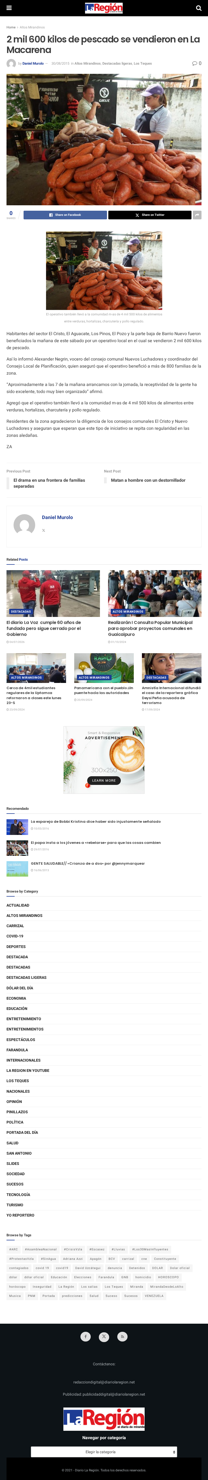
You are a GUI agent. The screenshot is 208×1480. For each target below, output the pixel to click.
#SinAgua (48, 1259)
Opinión (14, 1102)
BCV (112, 1259)
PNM (31, 1296)
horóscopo (17, 1286)
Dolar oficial (180, 1268)
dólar (13, 1277)
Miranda (136, 1286)
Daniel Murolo (33, 63)
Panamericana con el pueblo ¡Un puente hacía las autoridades (103, 690)
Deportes (16, 947)
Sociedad (15, 1174)
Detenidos (137, 1268)
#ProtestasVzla (21, 1259)
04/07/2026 (17, 642)
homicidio (143, 1277)
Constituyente (165, 1259)
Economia (16, 998)
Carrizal (15, 926)
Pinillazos (17, 1112)
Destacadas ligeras (117, 63)
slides (12, 1164)
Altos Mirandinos (32, 27)
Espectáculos (20, 1040)
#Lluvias (118, 1249)
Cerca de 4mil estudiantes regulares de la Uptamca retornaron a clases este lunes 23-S (33, 695)
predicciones (72, 1296)
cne (144, 1259)
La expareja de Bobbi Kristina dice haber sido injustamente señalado (96, 821)
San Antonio (19, 1153)
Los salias (89, 1286)
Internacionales (23, 1060)
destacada (17, 957)
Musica (15, 1296)
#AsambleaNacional (41, 1249)
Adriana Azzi (73, 1259)
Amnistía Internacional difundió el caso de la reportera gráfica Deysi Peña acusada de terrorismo (171, 695)
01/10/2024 (118, 642)
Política (14, 1122)
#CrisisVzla (73, 1249)
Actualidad (17, 905)
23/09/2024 (17, 710)
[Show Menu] (9, 8)
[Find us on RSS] (122, 1337)
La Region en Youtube (27, 1070)
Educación (16, 1009)
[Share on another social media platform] (197, 215)
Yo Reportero (20, 1215)
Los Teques (143, 63)
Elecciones (83, 1277)
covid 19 (42, 1268)
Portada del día (22, 1132)
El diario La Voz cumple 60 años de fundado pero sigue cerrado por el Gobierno (43, 628)
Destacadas (21, 611)
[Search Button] (199, 8)
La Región (66, 1286)
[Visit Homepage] (104, 8)
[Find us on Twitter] (104, 1337)
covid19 (62, 1268)
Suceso (111, 1296)
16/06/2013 (41, 870)
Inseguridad (42, 1286)
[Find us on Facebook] (85, 1337)
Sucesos (15, 1184)
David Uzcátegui (88, 1268)
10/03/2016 (41, 829)
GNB (124, 1277)
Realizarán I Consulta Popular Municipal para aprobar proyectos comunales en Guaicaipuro (150, 628)
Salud (12, 1143)
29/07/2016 (41, 849)
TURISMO (14, 1205)
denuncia (115, 1268)
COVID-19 (14, 936)
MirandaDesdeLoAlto (166, 1286)
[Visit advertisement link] (104, 760)
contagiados (19, 1268)
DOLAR (157, 1268)
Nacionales (18, 1091)
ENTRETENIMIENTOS (25, 1029)
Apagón (96, 1259)
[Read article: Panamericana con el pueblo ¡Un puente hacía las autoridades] (104, 668)
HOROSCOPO (168, 1277)
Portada (49, 1296)
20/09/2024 (84, 700)
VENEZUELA (154, 1296)
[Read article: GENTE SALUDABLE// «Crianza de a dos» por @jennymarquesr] (17, 869)
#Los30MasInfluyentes (150, 1249)
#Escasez (97, 1249)
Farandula (17, 1050)
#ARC (13, 1249)
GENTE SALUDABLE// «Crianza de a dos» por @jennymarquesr (88, 863)
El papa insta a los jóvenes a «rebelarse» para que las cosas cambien (96, 842)
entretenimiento (23, 1019)
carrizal (128, 1259)
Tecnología (18, 1195)
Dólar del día (19, 988)
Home (10, 27)
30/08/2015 (60, 63)
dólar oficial (34, 1277)
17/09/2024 (152, 710)
